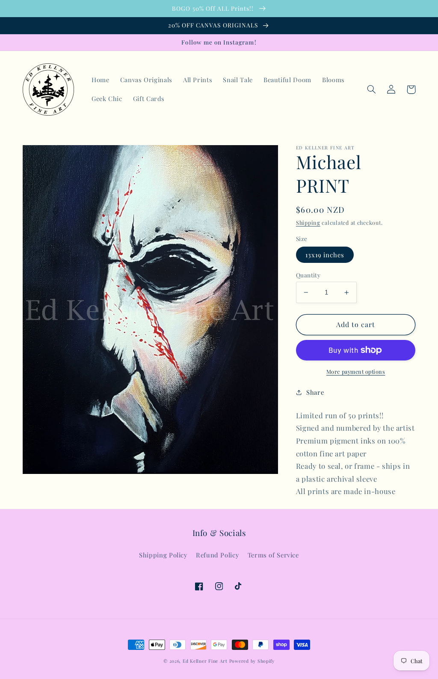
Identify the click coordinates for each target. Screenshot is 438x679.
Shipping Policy (163, 555)
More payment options (355, 371)
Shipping (308, 222)
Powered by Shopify (252, 661)
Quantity (308, 275)
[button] (372, 89)
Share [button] (315, 392)
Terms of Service (273, 555)
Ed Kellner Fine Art (205, 661)
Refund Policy (217, 555)
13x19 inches (325, 254)
